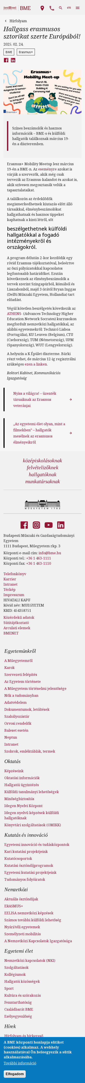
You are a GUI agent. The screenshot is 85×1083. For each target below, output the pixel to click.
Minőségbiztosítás (19, 798)
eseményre (47, 169)
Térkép (9, 589)
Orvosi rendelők (17, 723)
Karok (9, 667)
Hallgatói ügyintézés (21, 784)
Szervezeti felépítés (20, 674)
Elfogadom (15, 1074)
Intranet (10, 584)
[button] (42, 7)
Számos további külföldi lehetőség (32, 920)
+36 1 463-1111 (38, 558)
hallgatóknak (42, 474)
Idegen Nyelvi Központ (23, 805)
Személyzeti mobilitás (22, 934)
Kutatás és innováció (26, 835)
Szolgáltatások (16, 967)
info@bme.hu (50, 553)
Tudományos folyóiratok (24, 879)
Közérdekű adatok (18, 617)
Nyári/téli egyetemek (22, 927)
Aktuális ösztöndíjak (21, 899)
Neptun (10, 737)
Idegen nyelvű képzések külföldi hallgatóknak (31, 815)
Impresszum (13, 594)
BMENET (11, 633)
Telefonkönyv (14, 573)
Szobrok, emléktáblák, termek (29, 751)
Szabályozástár (16, 716)
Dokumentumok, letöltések (26, 709)
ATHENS (14, 313)
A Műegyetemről (18, 660)
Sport (9, 988)
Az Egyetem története (22, 681)
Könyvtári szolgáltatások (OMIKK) (32, 825)
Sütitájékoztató (16, 622)
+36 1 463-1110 (38, 563)
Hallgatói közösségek (22, 981)
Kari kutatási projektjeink (26, 851)
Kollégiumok (15, 974)
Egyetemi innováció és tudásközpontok (36, 844)
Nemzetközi (16, 889)
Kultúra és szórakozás (22, 995)
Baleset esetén (16, 730)
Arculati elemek (16, 628)
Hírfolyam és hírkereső (23, 1036)
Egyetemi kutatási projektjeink (30, 872)
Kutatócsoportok (18, 858)
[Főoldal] (43, 504)
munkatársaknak (42, 481)
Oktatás (12, 761)
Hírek (10, 1026)
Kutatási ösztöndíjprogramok (28, 865)
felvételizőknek (42, 467)
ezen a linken (36, 364)
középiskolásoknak (42, 460)
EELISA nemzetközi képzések (28, 913)
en (69, 7)
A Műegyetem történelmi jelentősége (35, 688)
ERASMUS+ (13, 906)
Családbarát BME (18, 1009)
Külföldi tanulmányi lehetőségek (31, 791)
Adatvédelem (15, 702)
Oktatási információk (22, 777)
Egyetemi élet (18, 951)
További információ (20, 1063)
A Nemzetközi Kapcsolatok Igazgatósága (38, 940)
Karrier (9, 579)
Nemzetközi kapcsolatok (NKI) (29, 960)
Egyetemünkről (20, 651)
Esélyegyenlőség (18, 1016)
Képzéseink (14, 770)
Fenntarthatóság (18, 1002)
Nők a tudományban (21, 695)
